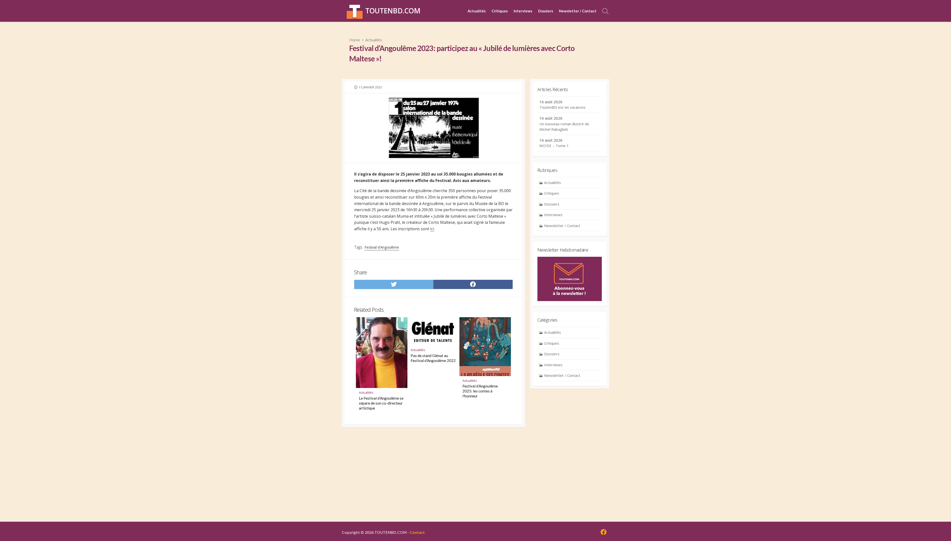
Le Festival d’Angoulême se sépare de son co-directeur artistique (381, 403)
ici (432, 229)
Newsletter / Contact (577, 11)
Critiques (500, 11)
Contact (417, 532)
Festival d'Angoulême (382, 247)
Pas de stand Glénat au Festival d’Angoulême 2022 (433, 358)
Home (354, 39)
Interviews (523, 11)
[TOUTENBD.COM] (355, 11)
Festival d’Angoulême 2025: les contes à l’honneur (480, 391)
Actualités (477, 11)
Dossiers (545, 11)
